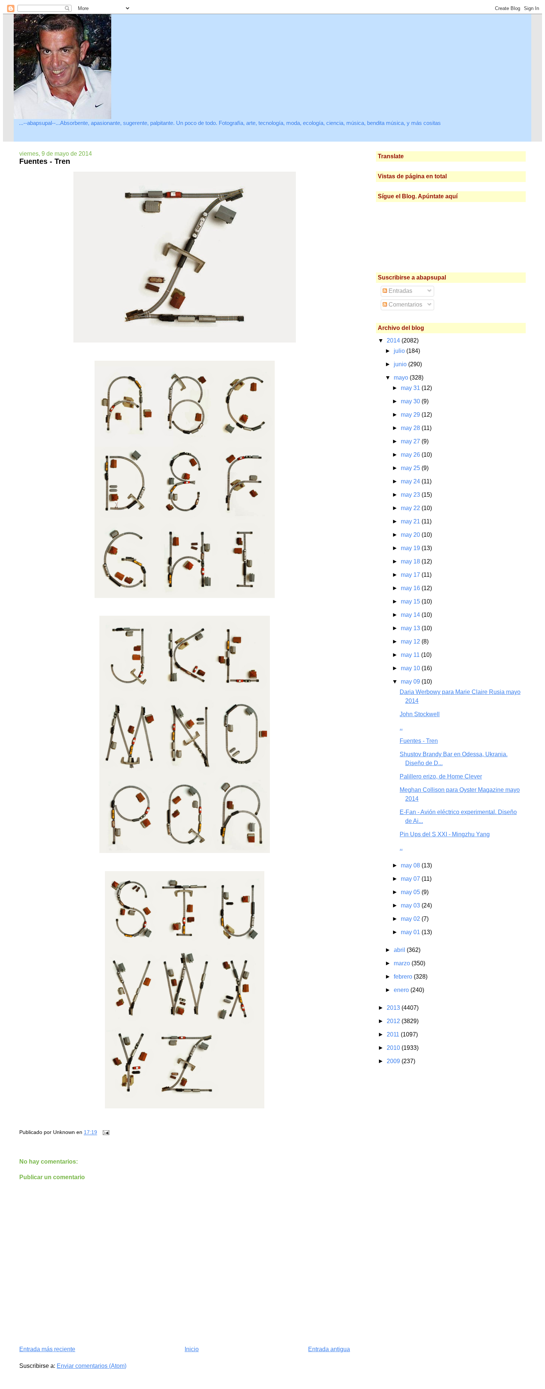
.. (401, 727)
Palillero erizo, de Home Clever (441, 776)
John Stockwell (420, 714)
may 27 (411, 441)
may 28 (411, 428)
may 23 (411, 495)
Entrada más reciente (47, 1349)
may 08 (411, 865)
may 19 (411, 548)
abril (400, 950)
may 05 (411, 892)
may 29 (411, 414)
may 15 (411, 601)
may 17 (411, 575)
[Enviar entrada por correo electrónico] (105, 1132)
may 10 (411, 668)
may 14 (411, 615)
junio (401, 364)
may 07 (411, 879)
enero (402, 990)
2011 (394, 1034)
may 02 (411, 919)
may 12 (411, 641)
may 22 (411, 508)
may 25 (411, 468)
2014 (394, 340)
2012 (394, 1021)
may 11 (411, 655)
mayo (402, 377)
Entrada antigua (329, 1349)
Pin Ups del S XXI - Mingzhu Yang (445, 834)
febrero (404, 976)
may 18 (411, 561)
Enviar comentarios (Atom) (91, 1366)
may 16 (411, 588)
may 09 (411, 681)
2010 (394, 1048)
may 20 (411, 535)
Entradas (399, 291)
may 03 (411, 905)
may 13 (411, 628)
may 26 (411, 455)
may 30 (411, 401)
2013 (394, 1008)
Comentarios (404, 304)
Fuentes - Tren (44, 161)
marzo (403, 963)
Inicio (192, 1349)
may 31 (411, 388)
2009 (394, 1061)
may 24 (411, 481)
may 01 (411, 932)
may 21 (411, 521)
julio (400, 351)
